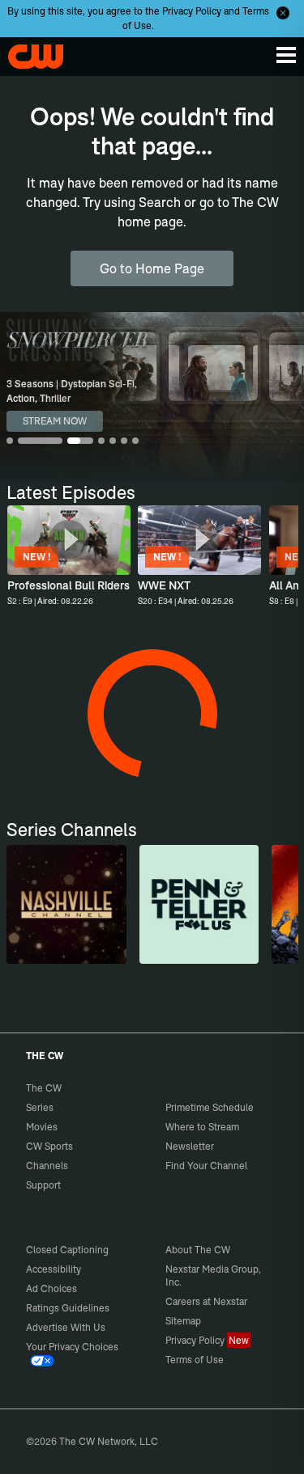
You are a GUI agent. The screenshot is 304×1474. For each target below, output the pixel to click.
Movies (42, 1127)
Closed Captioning (67, 1250)
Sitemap (183, 1321)
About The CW (197, 1250)
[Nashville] (66, 904)
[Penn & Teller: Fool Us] (199, 904)
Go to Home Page (152, 268)
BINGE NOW (51, 421)
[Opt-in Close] (282, 12)
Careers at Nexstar (206, 1301)
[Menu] (286, 55)
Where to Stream (202, 1127)
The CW (28, 52)
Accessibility (53, 1269)
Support (43, 1185)
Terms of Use (194, 1360)
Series (40, 1107)
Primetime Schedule (209, 1107)
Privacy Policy (191, 11)
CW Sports (49, 1146)
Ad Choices (51, 1288)
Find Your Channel (206, 1165)
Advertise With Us (65, 1327)
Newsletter (189, 1146)
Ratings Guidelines (67, 1308)
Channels (47, 1165)
